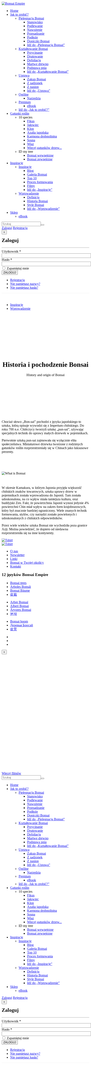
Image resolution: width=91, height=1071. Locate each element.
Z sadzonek (35, 83)
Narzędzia (34, 98)
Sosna (31, 140)
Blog (30, 170)
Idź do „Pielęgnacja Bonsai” (46, 45)
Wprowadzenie (29, 193)
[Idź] (42, 224)
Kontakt (15, 566)
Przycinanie (35, 52)
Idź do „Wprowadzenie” (43, 208)
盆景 (13, 629)
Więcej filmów (11, 773)
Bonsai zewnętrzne (39, 159)
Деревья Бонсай (21, 625)
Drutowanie (35, 56)
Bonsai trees (18, 583)
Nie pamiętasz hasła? (24, 287)
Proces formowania (40, 182)
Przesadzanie (35, 33)
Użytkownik (11, 251)
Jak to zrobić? (19, 14)
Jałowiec (33, 125)
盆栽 (13, 594)
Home (14, 10)
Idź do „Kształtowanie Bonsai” (48, 71)
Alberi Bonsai (19, 606)
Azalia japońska (37, 132)
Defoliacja (34, 60)
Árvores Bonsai (20, 610)
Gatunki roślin (19, 113)
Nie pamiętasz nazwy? (25, 284)
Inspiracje (16, 163)
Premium (25, 102)
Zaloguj (7, 228)
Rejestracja (20, 228)
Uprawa (24, 75)
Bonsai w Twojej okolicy (27, 562)
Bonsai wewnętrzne (40, 155)
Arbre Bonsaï (19, 602)
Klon (30, 129)
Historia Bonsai (37, 201)
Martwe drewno (37, 64)
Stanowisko (35, 22)
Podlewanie (35, 26)
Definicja (33, 197)
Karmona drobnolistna (42, 136)
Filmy (31, 186)
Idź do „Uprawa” (38, 90)
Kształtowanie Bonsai (33, 49)
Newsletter (17, 555)
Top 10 (32, 178)
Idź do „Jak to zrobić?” (34, 109)
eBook (31, 106)
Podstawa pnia (37, 68)
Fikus (30, 121)
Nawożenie (34, 30)
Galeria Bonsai (37, 174)
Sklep (14, 212)
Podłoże (32, 37)
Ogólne (24, 94)
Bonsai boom (19, 621)
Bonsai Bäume (20, 590)
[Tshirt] (7, 540)
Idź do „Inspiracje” (39, 189)
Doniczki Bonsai (38, 41)
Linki (13, 559)
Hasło (7, 259)
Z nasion (33, 87)
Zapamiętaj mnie (17, 268)
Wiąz (30, 144)
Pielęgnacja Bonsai (31, 18)
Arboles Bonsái (20, 586)
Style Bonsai (35, 205)
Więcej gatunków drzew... (44, 148)
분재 (13, 614)
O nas (14, 551)
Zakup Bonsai (36, 79)
